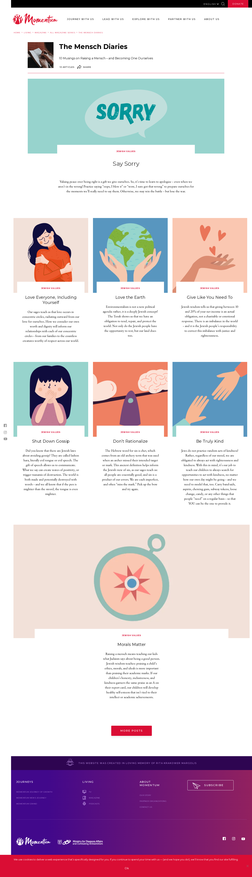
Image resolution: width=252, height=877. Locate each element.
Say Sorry (126, 163)
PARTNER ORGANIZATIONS (153, 801)
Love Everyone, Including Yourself (51, 300)
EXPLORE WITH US (146, 19)
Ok (127, 868)
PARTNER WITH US (182, 19)
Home (17, 32)
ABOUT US (211, 19)
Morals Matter (131, 644)
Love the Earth (130, 297)
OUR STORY (145, 795)
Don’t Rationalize (130, 441)
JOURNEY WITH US (80, 19)
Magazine (41, 32)
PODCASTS (94, 804)
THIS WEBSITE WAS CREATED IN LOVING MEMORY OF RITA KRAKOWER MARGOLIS (137, 763)
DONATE (238, 3)
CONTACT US (146, 807)
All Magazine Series (62, 32)
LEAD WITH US (113, 19)
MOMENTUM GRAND (26, 804)
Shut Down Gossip (51, 441)
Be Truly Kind (210, 441)
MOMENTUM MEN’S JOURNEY (31, 798)
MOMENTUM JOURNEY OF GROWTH (34, 792)
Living (27, 32)
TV (90, 792)
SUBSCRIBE (214, 785)
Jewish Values (126, 151)
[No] (247, 866)
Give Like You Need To (210, 297)
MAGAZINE (94, 798)
